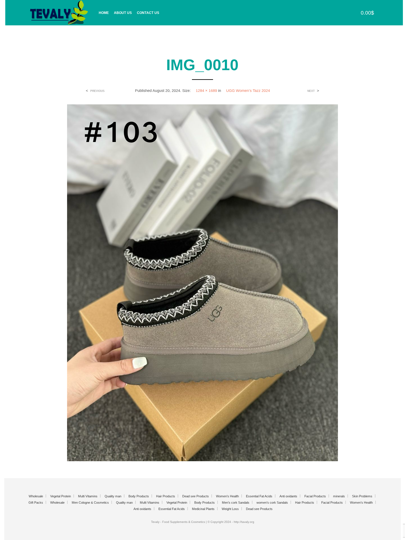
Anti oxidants (288, 496)
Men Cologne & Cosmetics (90, 502)
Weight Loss (230, 509)
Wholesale (36, 496)
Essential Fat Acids (259, 496)
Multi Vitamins (87, 496)
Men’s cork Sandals (235, 502)
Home (104, 13)
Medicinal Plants (203, 509)
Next (311, 91)
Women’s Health (227, 496)
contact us (148, 13)
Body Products (138, 496)
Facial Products (315, 496)
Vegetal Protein (60, 496)
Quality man (113, 496)
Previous (97, 91)
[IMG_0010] (202, 282)
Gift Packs (35, 502)
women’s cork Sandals (272, 502)
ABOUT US (123, 13)
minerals (339, 496)
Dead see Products (195, 496)
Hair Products (165, 496)
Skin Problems (362, 496)
